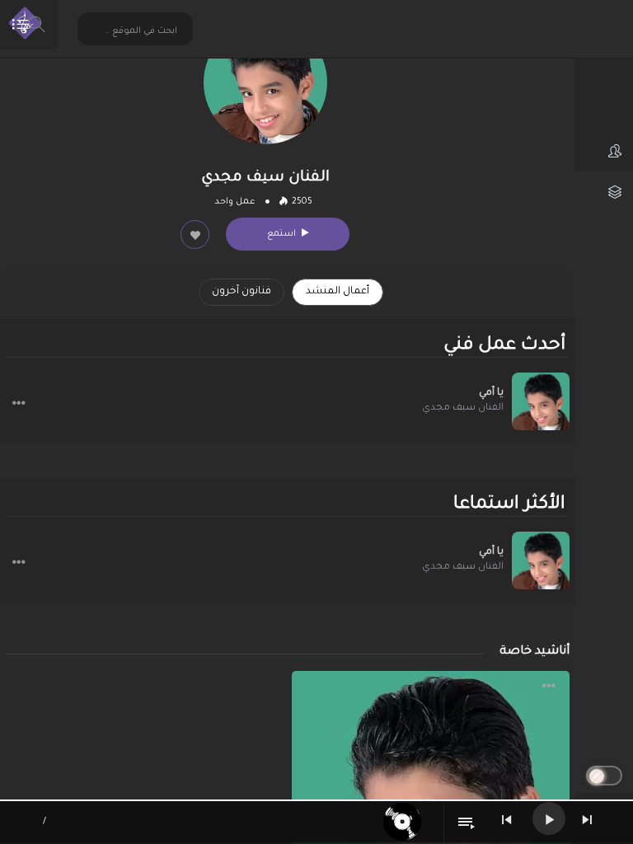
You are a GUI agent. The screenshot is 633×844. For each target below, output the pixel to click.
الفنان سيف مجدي (463, 408)
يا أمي (491, 393)
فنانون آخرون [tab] (241, 292)
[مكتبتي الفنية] (604, 192)
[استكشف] (604, 109)
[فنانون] (604, 150)
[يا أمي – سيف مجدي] (541, 401)
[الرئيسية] (604, 68)
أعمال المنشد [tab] (337, 292)
